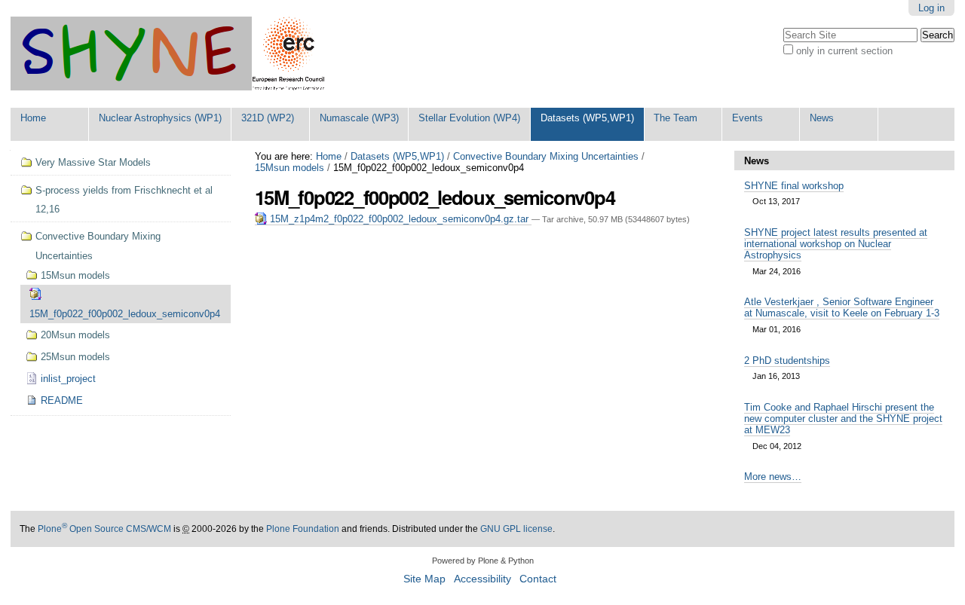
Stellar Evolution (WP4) (469, 118)
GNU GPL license (516, 529)
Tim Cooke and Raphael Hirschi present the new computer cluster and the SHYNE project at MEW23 (843, 418)
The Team (675, 118)
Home (33, 118)
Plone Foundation (302, 529)
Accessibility (482, 579)
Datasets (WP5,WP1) (587, 118)
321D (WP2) (267, 118)
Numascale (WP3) (359, 118)
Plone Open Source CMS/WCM (104, 529)
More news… (772, 476)
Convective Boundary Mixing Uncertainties (546, 156)
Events (747, 118)
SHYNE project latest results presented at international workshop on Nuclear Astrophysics (835, 244)
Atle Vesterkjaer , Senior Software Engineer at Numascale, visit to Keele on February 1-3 (841, 307)
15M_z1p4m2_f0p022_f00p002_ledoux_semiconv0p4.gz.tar (399, 219)
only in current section (844, 51)
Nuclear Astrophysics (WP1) (160, 118)
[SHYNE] (167, 54)
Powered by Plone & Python (483, 560)
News (822, 118)
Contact (537, 579)
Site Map (424, 579)
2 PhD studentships (787, 360)
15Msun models (289, 167)
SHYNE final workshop (794, 185)
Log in (931, 8)
